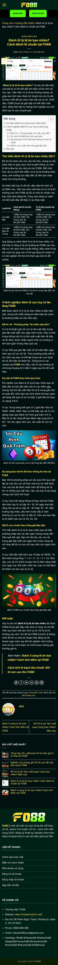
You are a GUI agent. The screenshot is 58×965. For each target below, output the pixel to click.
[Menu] (4, 5)
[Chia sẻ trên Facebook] (21, 682)
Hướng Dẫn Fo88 (24, 23)
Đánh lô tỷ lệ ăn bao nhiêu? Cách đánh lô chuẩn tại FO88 (32, 782)
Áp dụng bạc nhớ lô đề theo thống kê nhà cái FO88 (31, 141)
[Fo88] (29, 5)
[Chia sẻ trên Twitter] (26, 682)
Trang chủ (7, 23)
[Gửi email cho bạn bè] (31, 682)
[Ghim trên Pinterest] (36, 682)
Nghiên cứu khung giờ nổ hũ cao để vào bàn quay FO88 (32, 764)
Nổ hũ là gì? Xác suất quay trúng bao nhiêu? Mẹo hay (44, 727)
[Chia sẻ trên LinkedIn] (41, 682)
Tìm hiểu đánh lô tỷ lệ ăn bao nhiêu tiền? (25, 123)
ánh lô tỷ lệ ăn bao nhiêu (18, 85)
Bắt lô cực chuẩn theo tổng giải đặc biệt (28, 145)
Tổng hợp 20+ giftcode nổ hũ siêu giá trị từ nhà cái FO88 (32, 754)
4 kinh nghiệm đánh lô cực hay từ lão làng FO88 (27, 128)
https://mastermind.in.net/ (28, 914)
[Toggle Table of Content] (50, 119)
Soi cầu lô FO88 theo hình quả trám (26, 136)
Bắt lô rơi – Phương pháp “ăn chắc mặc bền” (30, 133)
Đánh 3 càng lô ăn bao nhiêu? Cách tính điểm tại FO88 (15, 727)
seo (42, 52)
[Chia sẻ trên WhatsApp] (16, 682)
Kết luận (10, 149)
